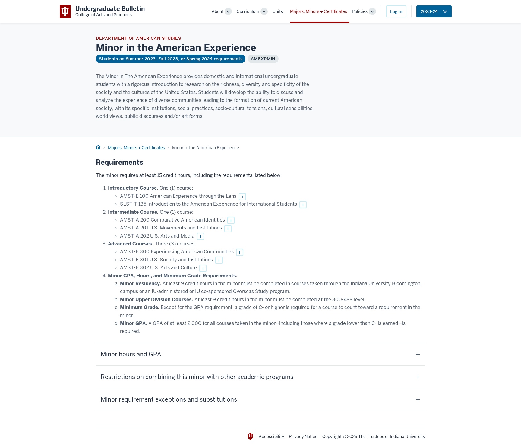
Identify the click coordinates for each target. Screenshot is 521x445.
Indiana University (407, 436)
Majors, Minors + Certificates (318, 11)
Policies (360, 11)
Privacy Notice (303, 436)
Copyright (332, 436)
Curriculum (248, 11)
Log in (396, 11)
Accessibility (271, 436)
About (217, 11)
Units (278, 11)
